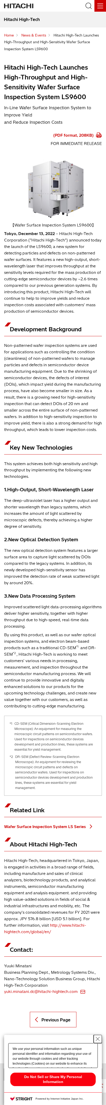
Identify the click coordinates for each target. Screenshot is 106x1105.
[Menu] (100, 6)
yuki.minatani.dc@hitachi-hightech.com (41, 991)
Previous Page (55, 1019)
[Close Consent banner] (98, 1039)
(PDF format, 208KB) (74, 135)
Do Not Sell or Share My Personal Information (53, 1079)
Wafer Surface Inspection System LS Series (45, 826)
